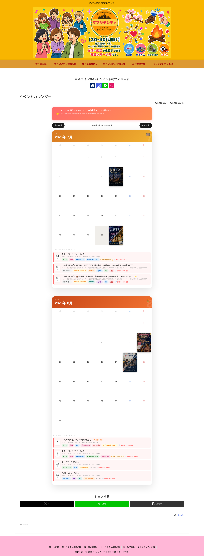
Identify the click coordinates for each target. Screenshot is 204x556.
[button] (157, 504)
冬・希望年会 (129, 547)
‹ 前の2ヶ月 (58, 125)
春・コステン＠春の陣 (71, 547)
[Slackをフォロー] (111, 85)
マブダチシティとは (146, 547)
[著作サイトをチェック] (92, 85)
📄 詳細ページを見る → (121, 259)
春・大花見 (54, 547)
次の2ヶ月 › (145, 125)
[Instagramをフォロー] (99, 85)
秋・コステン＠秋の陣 (110, 547)
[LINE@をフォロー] (105, 85)
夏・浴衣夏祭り (91, 547)
